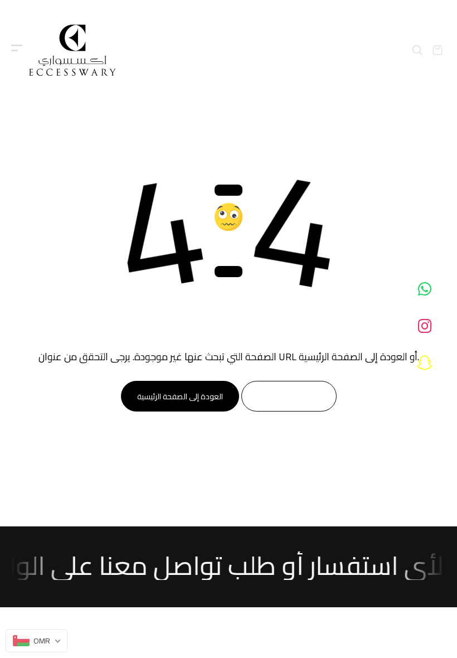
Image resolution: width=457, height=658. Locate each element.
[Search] (417, 50)
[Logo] (72, 50)
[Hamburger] (16, 50)
